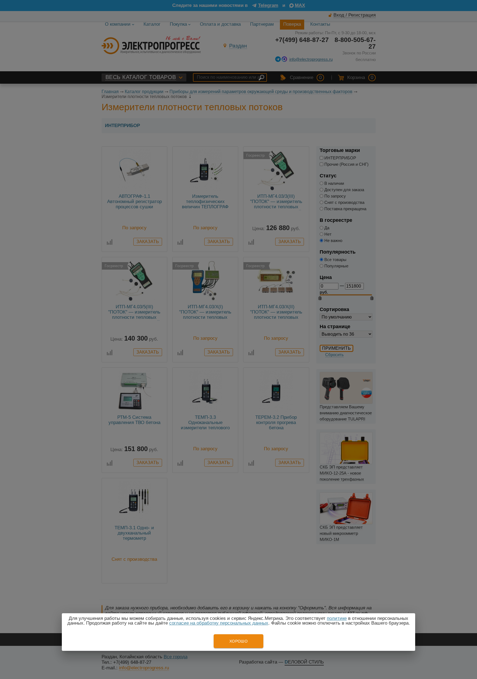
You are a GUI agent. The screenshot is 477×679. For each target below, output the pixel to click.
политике (337, 618)
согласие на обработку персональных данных (218, 623)
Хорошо (238, 641)
